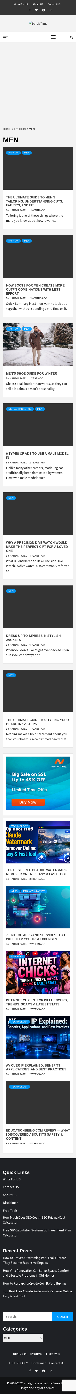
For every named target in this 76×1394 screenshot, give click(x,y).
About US (38, 4)
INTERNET (17, 956)
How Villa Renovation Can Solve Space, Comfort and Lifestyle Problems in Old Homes (36, 1273)
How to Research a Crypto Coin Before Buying (34, 1283)
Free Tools (10, 1211)
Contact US (54, 4)
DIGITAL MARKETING (20, 409)
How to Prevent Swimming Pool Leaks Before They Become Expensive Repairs (34, 1260)
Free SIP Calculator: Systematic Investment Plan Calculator (37, 1232)
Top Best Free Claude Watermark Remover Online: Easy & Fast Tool (38, 1293)
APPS (14, 891)
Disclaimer (10, 1203)
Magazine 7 (28, 1388)
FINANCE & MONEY (34, 891)
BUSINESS (20, 1354)
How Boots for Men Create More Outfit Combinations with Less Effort (35, 289)
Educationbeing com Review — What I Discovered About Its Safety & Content (38, 1134)
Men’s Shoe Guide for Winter (31, 373)
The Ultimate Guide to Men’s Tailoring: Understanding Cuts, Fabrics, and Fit (34, 201)
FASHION (13, 152)
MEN (26, 152)
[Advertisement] (38, 85)
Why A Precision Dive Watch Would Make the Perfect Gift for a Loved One (37, 546)
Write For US (21, 4)
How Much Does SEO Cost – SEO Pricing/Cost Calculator (34, 1220)
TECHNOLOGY (19, 826)
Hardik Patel (18, 210)
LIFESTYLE (53, 1354)
